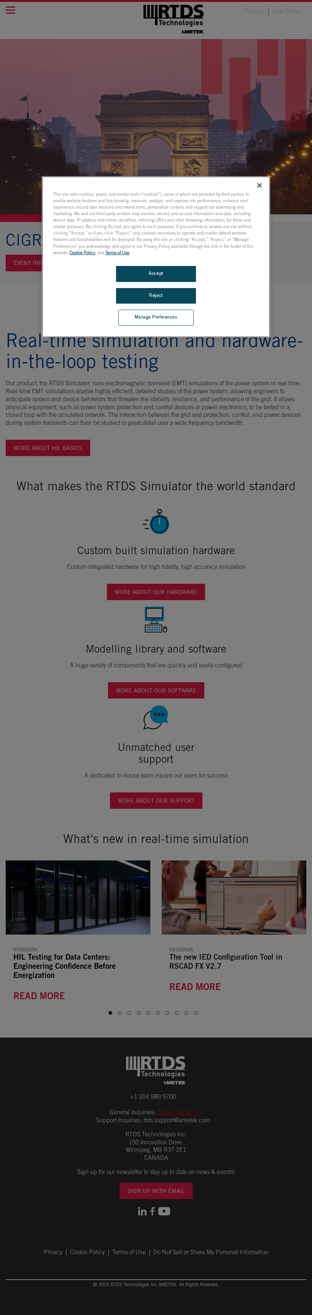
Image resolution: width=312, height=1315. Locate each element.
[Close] (259, 185)
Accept (156, 273)
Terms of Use (117, 253)
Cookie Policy (82, 253)
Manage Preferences (156, 317)
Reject (155, 295)
